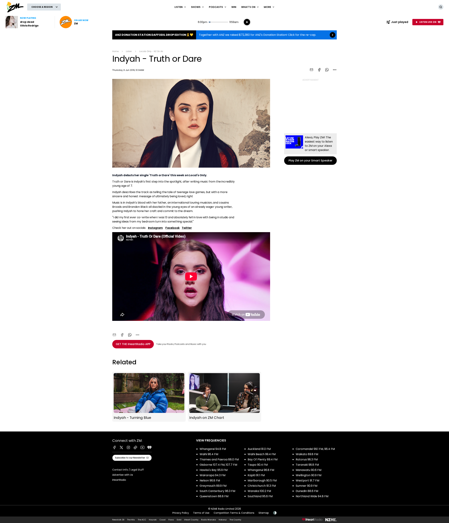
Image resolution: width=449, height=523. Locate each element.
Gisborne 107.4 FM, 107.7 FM (218, 465)
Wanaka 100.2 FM (259, 491)
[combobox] (335, 70)
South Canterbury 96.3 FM (217, 491)
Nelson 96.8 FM (210, 480)
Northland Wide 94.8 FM (312, 496)
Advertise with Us (122, 475)
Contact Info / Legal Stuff (128, 469)
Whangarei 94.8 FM (213, 449)
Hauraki (153, 519)
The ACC (142, 519)
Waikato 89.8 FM (307, 454)
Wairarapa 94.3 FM (212, 475)
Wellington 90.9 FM (308, 475)
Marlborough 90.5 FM (262, 480)
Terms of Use (201, 513)
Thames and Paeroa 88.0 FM (219, 459)
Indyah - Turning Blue (149, 397)
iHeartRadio (119, 480)
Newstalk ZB (118, 519)
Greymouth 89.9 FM (213, 486)
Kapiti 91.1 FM (256, 475)
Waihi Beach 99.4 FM (262, 454)
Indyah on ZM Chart (224, 397)
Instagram (155, 228)
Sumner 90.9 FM (306, 486)
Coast (162, 519)
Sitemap (264, 513)
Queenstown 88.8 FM (214, 496)
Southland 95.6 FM (260, 496)
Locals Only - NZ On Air (151, 51)
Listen (129, 51)
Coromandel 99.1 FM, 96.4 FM (315, 449)
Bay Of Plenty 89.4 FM (262, 459)
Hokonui (223, 519)
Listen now (74, 22)
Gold (179, 519)
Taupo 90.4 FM (258, 465)
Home (115, 51)
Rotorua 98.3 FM (307, 459)
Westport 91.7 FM (307, 480)
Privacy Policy (180, 513)
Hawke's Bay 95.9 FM (213, 470)
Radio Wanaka (208, 519)
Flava (171, 519)
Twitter (187, 228)
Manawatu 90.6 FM (308, 470)
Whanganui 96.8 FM (261, 470)
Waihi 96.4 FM (209, 454)
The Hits (131, 519)
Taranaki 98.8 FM (307, 465)
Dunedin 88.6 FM (307, 491)
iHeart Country (191, 519)
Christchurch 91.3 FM (262, 486)
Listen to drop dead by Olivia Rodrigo (28, 22)
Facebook (172, 228)
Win (233, 7)
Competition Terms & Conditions (234, 513)
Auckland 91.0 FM (259, 449)
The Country (235, 519)
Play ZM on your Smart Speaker (310, 149)
